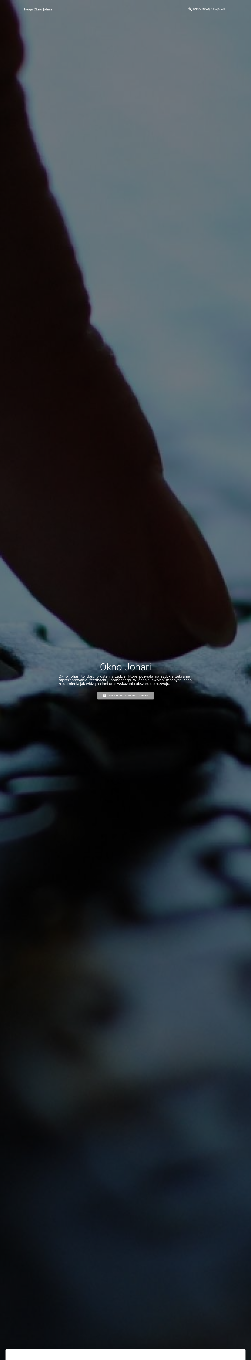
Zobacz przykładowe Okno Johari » (125, 695)
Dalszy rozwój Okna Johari (206, 9)
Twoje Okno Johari (38, 9)
